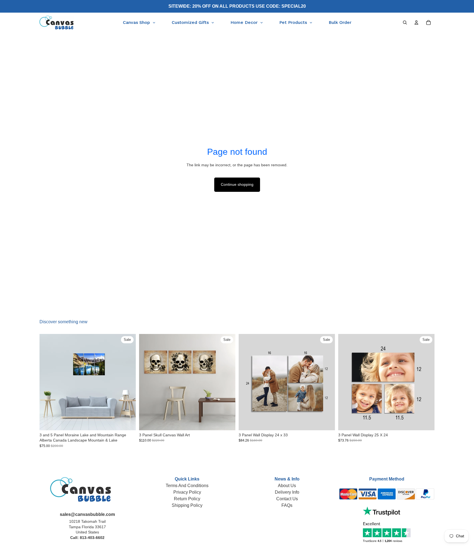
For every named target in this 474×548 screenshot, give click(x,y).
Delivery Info (287, 492)
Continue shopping (237, 184)
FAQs (286, 505)
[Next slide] (127, 382)
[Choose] (127, 422)
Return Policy (187, 498)
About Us (287, 485)
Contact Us (287, 498)
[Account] (416, 22)
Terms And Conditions (187, 485)
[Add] (326, 422)
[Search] (405, 22)
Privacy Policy (187, 492)
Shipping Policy (187, 505)
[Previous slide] (48, 382)
